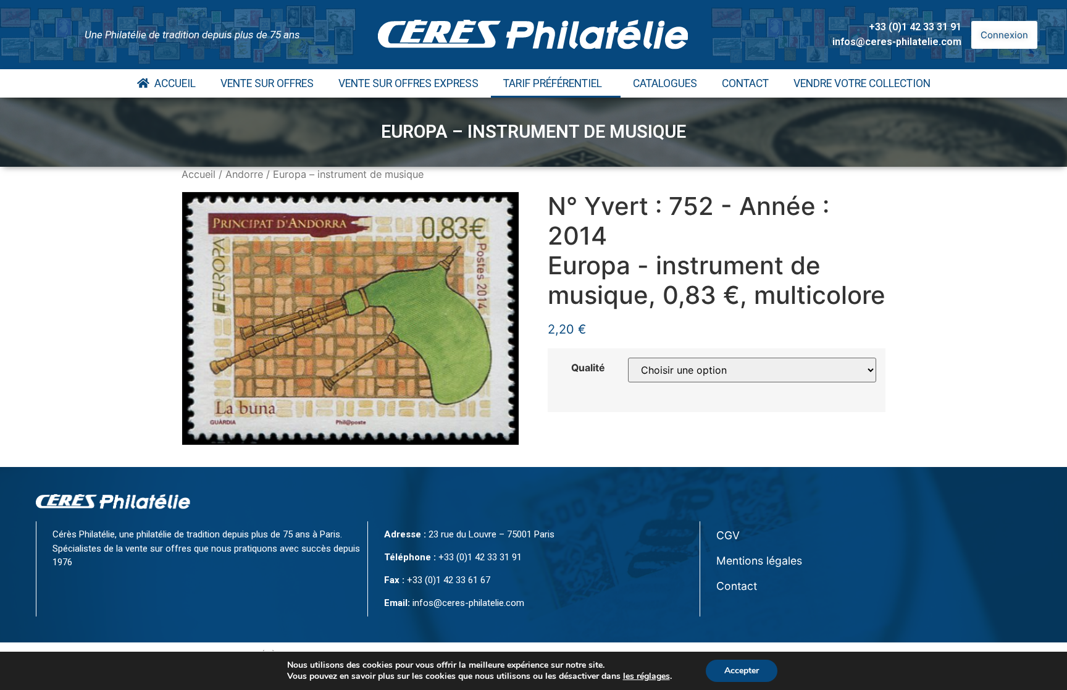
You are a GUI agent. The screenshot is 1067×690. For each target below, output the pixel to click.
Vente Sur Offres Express (408, 83)
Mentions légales (759, 560)
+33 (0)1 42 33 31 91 (915, 27)
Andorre (244, 174)
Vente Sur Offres (267, 83)
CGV (728, 535)
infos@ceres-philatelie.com (896, 42)
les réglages (646, 676)
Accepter (741, 670)
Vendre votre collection (862, 83)
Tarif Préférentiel (552, 83)
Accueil (172, 83)
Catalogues (665, 83)
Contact (745, 83)
